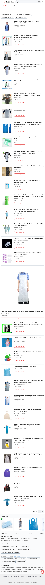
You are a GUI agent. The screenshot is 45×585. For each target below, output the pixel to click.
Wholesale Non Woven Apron (24, 549)
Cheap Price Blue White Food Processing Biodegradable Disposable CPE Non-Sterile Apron (28, 381)
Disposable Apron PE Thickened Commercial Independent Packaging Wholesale (26, 36)
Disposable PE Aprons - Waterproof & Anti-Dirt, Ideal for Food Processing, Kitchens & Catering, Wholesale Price (28, 323)
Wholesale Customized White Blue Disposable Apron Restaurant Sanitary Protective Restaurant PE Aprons (28, 123)
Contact (32, 580)
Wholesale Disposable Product (8, 14)
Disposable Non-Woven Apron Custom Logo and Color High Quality (28, 483)
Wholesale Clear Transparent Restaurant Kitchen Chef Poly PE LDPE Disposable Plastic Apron (28, 152)
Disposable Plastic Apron (7, 558)
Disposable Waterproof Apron (8, 561)
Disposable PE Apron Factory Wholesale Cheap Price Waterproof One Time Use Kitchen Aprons (28, 65)
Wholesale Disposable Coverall (24, 14)
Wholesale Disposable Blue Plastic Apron (25, 366)
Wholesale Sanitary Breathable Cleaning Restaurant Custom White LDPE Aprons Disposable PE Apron (27, 94)
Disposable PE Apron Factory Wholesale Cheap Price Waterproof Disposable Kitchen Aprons (28, 210)
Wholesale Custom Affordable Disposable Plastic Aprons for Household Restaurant (29, 239)
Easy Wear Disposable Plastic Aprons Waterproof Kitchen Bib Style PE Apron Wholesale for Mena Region (28, 454)
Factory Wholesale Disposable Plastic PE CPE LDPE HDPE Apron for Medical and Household (27, 425)
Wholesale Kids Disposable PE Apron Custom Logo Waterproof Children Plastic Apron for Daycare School (28, 338)
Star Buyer (34, 576)
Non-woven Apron (21, 561)
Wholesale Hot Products (25, 576)
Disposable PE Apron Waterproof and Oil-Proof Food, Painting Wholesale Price (28, 181)
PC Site (39, 576)
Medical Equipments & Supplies (29, 538)
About (12, 580)
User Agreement (18, 580)
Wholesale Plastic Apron (21, 17)
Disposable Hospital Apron (34, 558)
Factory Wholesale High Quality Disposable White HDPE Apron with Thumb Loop (28, 224)
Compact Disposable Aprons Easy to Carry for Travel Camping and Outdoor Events (22, 311)
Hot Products (6, 576)
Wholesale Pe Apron (25, 546)
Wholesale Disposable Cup (7, 17)
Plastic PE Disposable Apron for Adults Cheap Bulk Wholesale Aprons (27, 80)
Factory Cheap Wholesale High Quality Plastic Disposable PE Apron (29, 137)
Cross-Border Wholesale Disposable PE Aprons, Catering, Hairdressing (29, 166)
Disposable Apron (5, 540)
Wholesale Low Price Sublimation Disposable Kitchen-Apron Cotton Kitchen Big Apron (28, 410)
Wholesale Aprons (15, 546)
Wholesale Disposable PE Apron (9, 549)
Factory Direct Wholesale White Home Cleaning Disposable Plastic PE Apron (26, 22)
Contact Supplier (19, 30)
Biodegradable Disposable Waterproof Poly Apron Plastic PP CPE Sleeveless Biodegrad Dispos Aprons (29, 396)
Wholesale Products (12, 538)
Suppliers (17, 6)
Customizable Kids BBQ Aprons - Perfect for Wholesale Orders (28, 352)
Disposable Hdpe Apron (20, 558)
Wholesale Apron (5, 546)
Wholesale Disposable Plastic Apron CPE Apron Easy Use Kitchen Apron (29, 51)
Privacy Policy (26, 580)
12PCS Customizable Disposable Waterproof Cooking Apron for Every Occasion (28, 253)
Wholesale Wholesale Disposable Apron (10, 552)
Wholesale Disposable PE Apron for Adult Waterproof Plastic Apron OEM (28, 468)
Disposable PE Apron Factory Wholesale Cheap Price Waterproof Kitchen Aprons (28, 497)
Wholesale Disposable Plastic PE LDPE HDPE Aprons (28, 108)
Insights (22, 578)
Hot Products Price (15, 576)
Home (2, 538)
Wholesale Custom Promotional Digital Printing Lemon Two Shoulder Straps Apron (28, 439)
